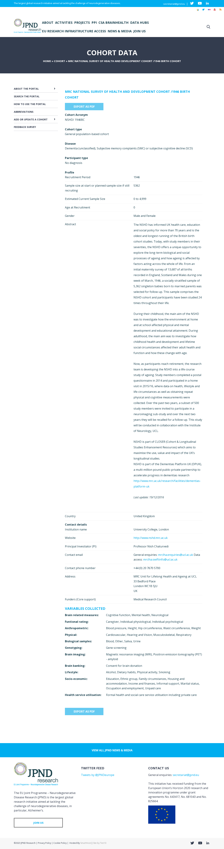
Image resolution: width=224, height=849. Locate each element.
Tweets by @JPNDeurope (97, 775)
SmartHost (85, 842)
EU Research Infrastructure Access (74, 31)
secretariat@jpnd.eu (174, 3)
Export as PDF (84, 107)
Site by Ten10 (99, 842)
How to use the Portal (30, 104)
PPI (94, 22)
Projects (82, 22)
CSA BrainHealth (113, 22)
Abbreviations (23, 111)
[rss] (220, 11)
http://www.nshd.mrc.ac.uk (151, 538)
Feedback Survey (25, 127)
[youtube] (215, 11)
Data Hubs (139, 22)
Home (47, 61)
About (47, 22)
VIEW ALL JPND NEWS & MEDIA (112, 750)
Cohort (59, 61)
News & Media (120, 31)
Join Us (139, 31)
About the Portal (26, 88)
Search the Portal (27, 96)
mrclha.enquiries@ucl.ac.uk (175, 555)
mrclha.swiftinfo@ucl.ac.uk (160, 559)
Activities (63, 22)
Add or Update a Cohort (31, 119)
